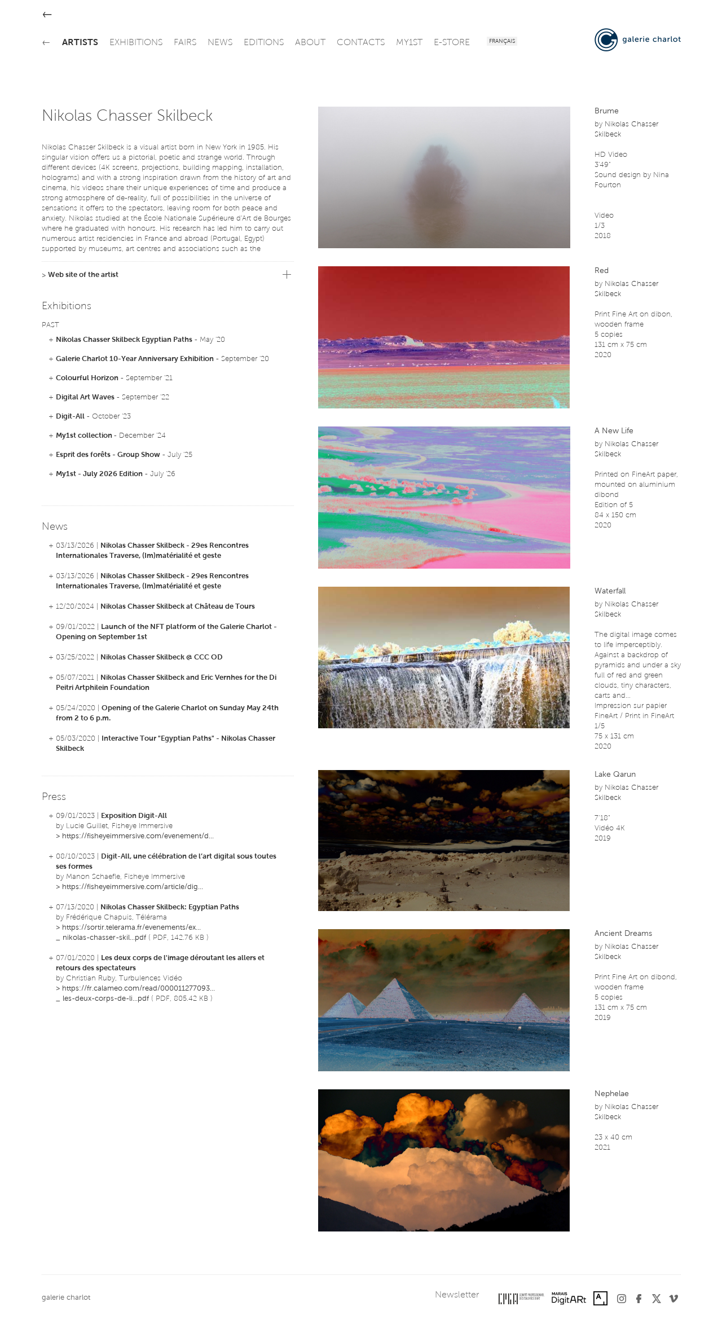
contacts (361, 42)
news (220, 42)
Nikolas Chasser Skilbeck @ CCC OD (161, 657)
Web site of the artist (83, 275)
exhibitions (135, 42)
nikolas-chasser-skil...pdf (104, 938)
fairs (185, 42)
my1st (409, 42)
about (310, 42)
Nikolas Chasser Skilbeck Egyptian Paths (124, 340)
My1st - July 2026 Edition (99, 474)
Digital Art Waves (85, 397)
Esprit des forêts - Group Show (108, 455)
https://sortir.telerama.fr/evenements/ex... (131, 927)
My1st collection (85, 435)
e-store (452, 42)
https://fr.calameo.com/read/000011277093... (138, 988)
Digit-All (70, 416)
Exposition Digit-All (134, 816)
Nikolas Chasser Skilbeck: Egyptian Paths (169, 907)
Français (502, 42)
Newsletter (457, 1295)
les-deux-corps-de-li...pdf (106, 998)
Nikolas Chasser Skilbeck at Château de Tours (177, 606)
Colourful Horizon (87, 378)
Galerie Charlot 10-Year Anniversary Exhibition (135, 359)
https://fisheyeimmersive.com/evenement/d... (138, 836)
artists (80, 42)
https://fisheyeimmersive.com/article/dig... (132, 887)
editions (264, 42)
